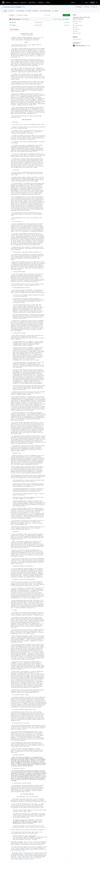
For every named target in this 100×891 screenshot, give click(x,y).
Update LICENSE (38, 25)
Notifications (79, 6)
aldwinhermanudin (15, 19)
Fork (87, 6)
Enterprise (41, 2)
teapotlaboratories (10, 7)
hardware (14, 22)
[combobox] (53, 15)
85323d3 (55, 19)
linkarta (19, 7)
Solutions (15, 2)
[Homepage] (3, 2)
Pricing (48, 2)
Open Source (32, 2)
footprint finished (24, 19)
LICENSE (14, 25)
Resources (23, 2)
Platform (8, 2)
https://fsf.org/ (39, 37)
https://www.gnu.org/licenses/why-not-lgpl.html (22, 859)
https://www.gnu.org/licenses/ (38, 827)
